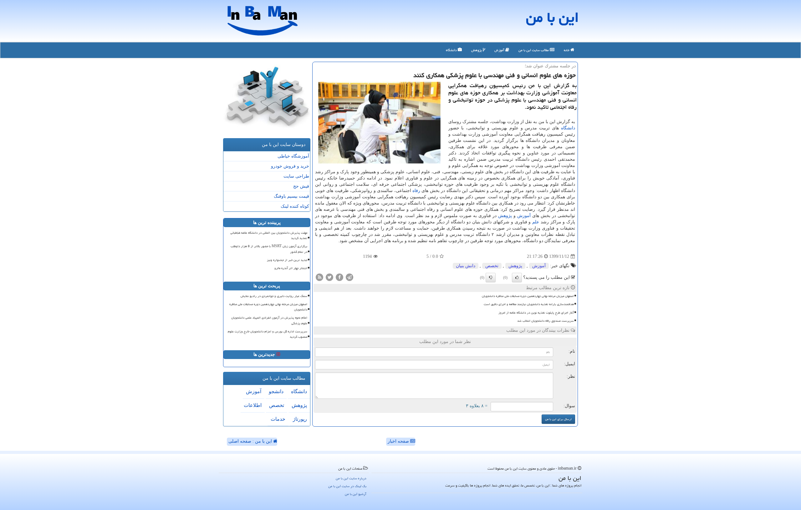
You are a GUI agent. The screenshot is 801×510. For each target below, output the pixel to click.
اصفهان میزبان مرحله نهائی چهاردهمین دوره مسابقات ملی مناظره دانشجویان (528, 296)
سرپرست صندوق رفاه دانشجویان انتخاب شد (545, 321)
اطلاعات (253, 405)
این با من (552, 17)
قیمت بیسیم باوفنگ (291, 196)
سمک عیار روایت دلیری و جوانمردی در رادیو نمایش (274, 296)
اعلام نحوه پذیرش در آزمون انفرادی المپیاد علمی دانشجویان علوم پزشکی (269, 320)
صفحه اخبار (399, 441)
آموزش (499, 50)
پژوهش (477, 50)
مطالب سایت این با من (534, 50)
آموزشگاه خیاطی (293, 156)
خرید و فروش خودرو (290, 166)
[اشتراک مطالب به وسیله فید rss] (319, 277)
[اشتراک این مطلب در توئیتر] (329, 277)
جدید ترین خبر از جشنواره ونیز (287, 260)
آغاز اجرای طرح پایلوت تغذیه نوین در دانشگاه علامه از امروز (536, 313)
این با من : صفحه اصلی (250, 441)
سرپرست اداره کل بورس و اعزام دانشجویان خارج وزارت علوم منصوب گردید (267, 334)
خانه (567, 50)
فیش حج (301, 186)
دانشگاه (452, 50)
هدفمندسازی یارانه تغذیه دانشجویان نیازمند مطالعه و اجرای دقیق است (529, 304)
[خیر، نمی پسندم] (491, 277)
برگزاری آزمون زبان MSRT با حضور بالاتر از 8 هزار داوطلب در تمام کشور (269, 249)
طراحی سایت (296, 176)
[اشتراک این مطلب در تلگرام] (349, 277)
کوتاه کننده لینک (295, 206)
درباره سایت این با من (351, 478)
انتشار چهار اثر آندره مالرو (290, 268)
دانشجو (276, 391)
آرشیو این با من (355, 494)
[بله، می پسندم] (517, 277)
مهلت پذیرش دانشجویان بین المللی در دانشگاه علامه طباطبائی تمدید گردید (268, 235)
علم (535, 222)
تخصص (491, 265)
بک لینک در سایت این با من (347, 486)
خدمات (278, 419)
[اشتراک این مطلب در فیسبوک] (339, 277)
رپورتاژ (300, 419)
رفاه (416, 190)
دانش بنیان (465, 265)
